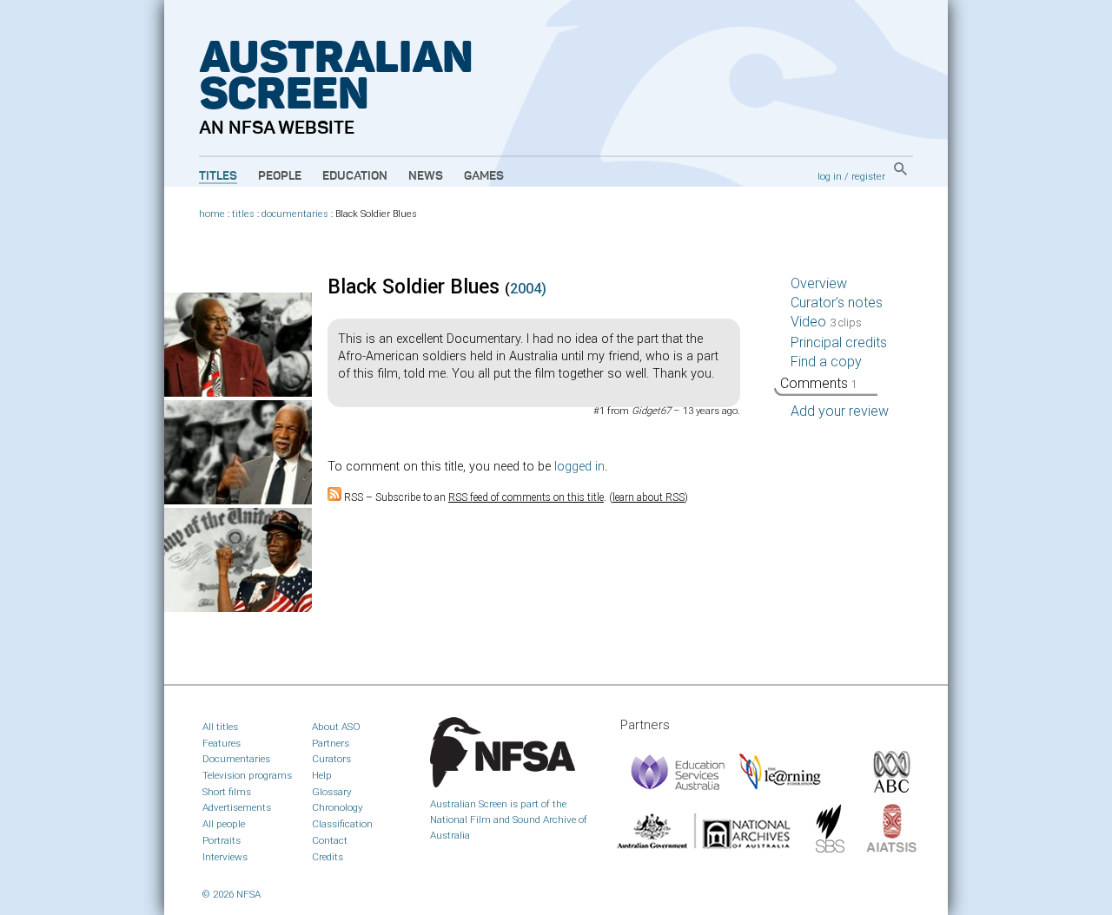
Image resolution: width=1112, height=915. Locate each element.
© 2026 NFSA (231, 894)
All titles (220, 727)
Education (354, 176)
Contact (330, 840)
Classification (342, 824)
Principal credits (839, 342)
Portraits (221, 840)
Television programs (247, 775)
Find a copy (826, 361)
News (425, 176)
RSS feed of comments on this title (526, 497)
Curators (331, 759)
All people (223, 824)
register (868, 176)
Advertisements (236, 807)
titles (243, 214)
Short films (226, 792)
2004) (528, 288)
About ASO (336, 727)
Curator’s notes (837, 302)
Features (221, 743)
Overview (819, 283)
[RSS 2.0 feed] (334, 497)
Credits (327, 857)
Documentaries (236, 759)
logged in (579, 466)
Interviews (225, 857)
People (279, 176)
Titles (218, 176)
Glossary (332, 792)
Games (484, 176)
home (212, 214)
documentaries (294, 214)
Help (322, 775)
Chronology (337, 807)
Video (826, 321)
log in (829, 176)
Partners (330, 743)
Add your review (840, 411)
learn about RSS (648, 497)
